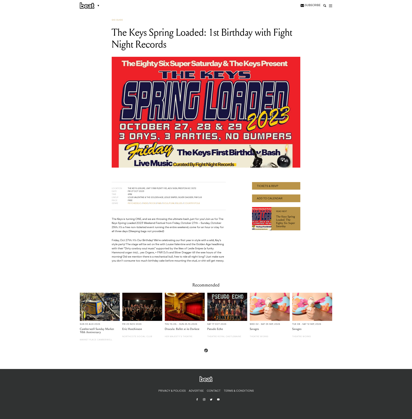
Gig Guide (117, 20)
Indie (145, 203)
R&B (159, 203)
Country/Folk (192, 203)
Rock (153, 203)
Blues (179, 203)
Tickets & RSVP (267, 186)
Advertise (196, 391)
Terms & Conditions (239, 391)
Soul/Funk (168, 203)
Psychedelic (134, 203)
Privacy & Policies (172, 391)
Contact (214, 391)
